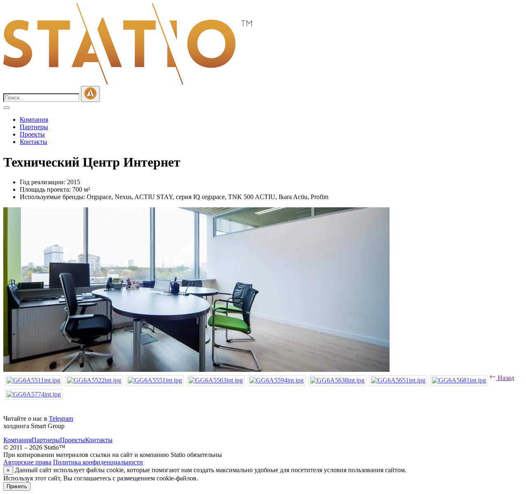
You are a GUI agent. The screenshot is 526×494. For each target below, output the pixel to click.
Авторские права (27, 462)
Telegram (61, 418)
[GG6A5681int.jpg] (459, 380)
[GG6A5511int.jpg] (33, 380)
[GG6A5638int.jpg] (337, 380)
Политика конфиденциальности (98, 462)
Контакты (33, 141)
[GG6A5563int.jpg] (216, 380)
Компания (34, 119)
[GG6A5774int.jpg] (34, 394)
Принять (17, 486)
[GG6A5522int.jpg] (94, 380)
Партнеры (34, 126)
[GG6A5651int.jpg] (398, 380)
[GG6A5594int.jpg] (276, 380)
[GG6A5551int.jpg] (155, 380)
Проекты (32, 134)
